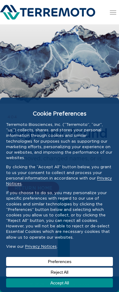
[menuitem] (113, 12)
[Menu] (113, 12)
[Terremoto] (47, 12)
